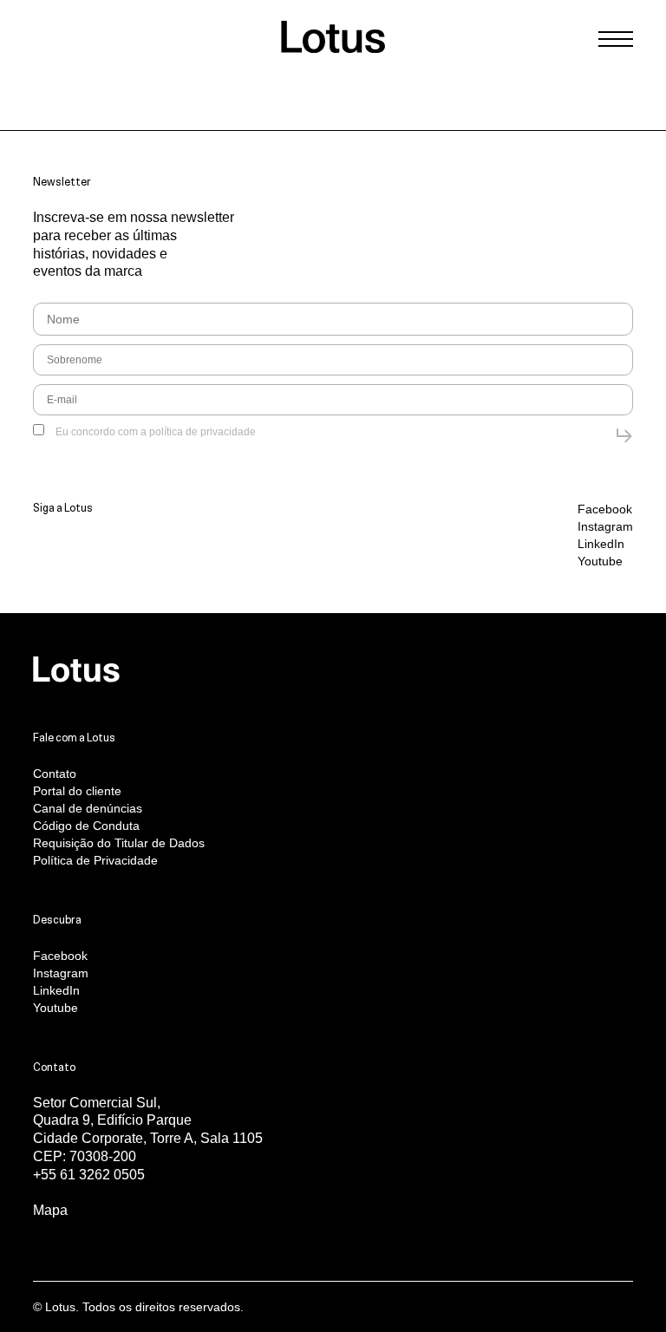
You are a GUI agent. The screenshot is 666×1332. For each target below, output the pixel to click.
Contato (54, 773)
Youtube (600, 561)
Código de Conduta (86, 825)
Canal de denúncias (87, 808)
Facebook (605, 509)
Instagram (605, 526)
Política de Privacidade (95, 860)
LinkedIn (601, 544)
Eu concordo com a (154, 432)
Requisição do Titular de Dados (119, 843)
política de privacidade (202, 432)
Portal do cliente (77, 791)
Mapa (50, 1210)
